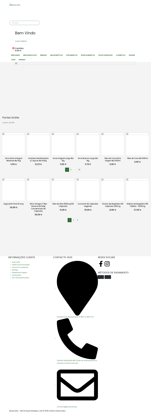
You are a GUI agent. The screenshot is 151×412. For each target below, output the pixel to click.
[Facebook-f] (101, 264)
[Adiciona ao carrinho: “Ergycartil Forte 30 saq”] (13, 189)
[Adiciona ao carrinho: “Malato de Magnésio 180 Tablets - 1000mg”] (137, 189)
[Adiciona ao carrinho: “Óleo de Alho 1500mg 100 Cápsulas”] (63, 189)
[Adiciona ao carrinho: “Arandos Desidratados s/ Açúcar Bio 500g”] (38, 143)
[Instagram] (107, 264)
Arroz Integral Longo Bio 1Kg (63, 159)
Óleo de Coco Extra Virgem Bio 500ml (112, 159)
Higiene (132, 55)
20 (79, 169)
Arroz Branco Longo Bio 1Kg (88, 159)
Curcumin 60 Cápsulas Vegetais (88, 205)
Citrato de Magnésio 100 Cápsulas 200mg (112, 205)
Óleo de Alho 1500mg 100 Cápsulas (63, 205)
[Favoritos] (7, 144)
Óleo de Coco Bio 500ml (137, 158)
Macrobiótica (56, 55)
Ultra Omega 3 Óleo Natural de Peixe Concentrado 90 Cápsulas (38, 207)
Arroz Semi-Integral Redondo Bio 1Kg (13, 159)
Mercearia (15, 55)
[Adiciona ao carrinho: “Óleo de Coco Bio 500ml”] (137, 143)
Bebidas (43, 55)
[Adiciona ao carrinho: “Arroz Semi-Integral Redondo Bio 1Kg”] (13, 143)
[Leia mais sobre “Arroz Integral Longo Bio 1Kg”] (63, 143)
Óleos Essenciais (105, 55)
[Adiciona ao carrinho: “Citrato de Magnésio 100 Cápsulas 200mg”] (112, 189)
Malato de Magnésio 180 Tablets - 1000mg (137, 205)
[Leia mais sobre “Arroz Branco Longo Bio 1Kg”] (88, 143)
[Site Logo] (14, 5)
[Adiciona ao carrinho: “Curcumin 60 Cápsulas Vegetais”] (88, 189)
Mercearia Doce (30, 55)
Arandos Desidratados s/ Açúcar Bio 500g (38, 159)
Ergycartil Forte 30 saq (13, 204)
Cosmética (120, 55)
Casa (13, 60)
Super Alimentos (88, 55)
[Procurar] (36, 23)
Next (84, 170)
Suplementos (71, 55)
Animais (22, 60)
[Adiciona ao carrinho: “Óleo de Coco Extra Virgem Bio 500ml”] (112, 143)
